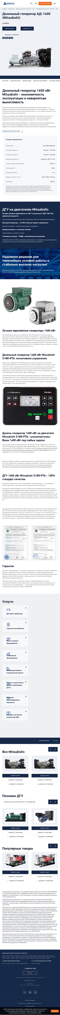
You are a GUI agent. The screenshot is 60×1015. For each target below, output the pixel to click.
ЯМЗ (32, 963)
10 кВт (4, 955)
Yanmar (14, 963)
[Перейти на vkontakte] (24, 992)
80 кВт (4, 957)
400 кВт (54, 957)
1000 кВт (22, 958)
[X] (10, 38)
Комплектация (26, 80)
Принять (54, 1011)
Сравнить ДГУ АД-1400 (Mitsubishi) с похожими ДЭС (19, 802)
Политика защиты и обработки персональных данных (30, 1003)
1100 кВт (28, 958)
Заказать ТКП (27, 28)
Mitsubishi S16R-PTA (23, 125)
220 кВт (36, 957)
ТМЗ (36, 963)
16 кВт (16, 955)
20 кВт (20, 955)
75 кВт (52, 955)
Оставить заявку (45, 3)
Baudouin (8, 963)
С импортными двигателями (11, 960)
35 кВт (36, 955)
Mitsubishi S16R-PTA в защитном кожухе (39, 467)
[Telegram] (8, 38)
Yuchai (18, 963)
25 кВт (28, 955)
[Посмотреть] (30, 23)
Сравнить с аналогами (15, 779)
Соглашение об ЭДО (30, 1006)
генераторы (23, 953)
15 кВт (12, 955)
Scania (4, 963)
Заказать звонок (30, 973)
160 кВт (26, 957)
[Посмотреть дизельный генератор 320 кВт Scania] (45, 860)
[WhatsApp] (12, 38)
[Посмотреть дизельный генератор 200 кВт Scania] (15, 860)
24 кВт (24, 955)
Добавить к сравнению (12, 34)
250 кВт (40, 957)
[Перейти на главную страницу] (9, 4)
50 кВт (44, 955)
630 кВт (13, 958)
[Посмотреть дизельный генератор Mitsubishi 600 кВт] (15, 764)
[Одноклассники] (5, 38)
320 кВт (49, 957)
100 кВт (8, 957)
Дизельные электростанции (11, 953)
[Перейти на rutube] (35, 992)
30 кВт (32, 955)
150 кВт (22, 957)
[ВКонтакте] (3, 38)
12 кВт (8, 955)
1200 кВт (33, 958)
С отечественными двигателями (41, 960)
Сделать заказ (9, 28)
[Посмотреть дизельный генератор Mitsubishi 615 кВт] (45, 764)
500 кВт (4, 958)
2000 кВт (48, 958)
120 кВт (13, 957)
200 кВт (31, 957)
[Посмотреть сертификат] (15, 542)
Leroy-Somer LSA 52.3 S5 (46, 337)
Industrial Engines (24, 963)
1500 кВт (38, 958)
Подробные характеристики (11, 131)
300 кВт (45, 957)
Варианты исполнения (40, 80)
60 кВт (48, 955)
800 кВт (18, 958)
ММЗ (39, 963)
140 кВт (17, 957)
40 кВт (40, 955)
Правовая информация (30, 1000)
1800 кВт (43, 958)
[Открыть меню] (54, 3)
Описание (5, 80)
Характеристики (15, 80)
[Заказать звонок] (36, 3)
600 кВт (9, 958)
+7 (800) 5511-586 (30, 968)
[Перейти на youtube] (30, 992)
